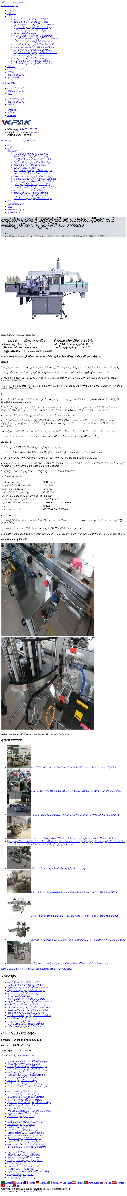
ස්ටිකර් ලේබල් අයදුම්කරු (20, 1168)
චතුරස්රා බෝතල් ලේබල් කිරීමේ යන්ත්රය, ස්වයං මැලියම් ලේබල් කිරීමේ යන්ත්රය (73, 838)
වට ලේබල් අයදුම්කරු (18, 1163)
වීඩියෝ (11, 66)
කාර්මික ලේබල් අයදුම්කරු (58, 968)
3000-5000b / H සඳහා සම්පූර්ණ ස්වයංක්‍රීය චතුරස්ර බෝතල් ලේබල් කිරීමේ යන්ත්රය (74, 892)
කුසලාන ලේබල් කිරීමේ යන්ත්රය (24, 1099)
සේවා (10, 72)
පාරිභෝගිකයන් (15, 69)
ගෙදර (10, 10)
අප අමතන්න (14, 77)
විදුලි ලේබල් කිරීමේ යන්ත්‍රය (21, 1105)
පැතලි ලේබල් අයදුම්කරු (20, 1108)
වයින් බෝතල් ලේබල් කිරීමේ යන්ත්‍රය (33, 63)
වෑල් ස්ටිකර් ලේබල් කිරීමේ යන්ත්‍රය (32, 61)
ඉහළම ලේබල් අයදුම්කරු (20, 1174)
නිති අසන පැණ (15, 74)
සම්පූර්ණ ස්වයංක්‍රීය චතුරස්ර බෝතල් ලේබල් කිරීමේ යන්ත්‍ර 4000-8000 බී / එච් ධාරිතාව (75, 814)
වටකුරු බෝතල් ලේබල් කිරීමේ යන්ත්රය (35, 44)
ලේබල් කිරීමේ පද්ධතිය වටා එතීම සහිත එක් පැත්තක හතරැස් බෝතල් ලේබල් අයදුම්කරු (66, 842)
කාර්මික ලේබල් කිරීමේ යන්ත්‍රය (23, 1127)
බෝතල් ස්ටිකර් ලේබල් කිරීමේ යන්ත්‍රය (27, 1086)
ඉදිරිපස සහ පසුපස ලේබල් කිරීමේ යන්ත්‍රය (29, 1110)
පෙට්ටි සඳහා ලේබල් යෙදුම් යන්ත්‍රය (25, 1133)
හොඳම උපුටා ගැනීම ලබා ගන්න (18, 140)
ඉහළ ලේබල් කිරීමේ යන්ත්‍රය (22, 1177)
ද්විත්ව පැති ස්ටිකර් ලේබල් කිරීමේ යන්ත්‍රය (29, 1102)
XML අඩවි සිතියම (33, 1191)
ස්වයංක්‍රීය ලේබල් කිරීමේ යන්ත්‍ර (23, 1063)
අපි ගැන (11, 13)
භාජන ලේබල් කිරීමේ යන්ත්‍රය (22, 1130)
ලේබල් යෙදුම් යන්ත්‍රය (25, 33)
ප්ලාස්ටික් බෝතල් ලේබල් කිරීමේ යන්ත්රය (36, 38)
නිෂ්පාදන (12, 16)
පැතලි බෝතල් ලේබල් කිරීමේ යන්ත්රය (34, 24)
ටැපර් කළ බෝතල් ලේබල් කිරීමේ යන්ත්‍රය (29, 1171)
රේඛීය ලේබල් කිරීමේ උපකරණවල (25, 1121)
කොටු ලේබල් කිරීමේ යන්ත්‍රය (22, 1091)
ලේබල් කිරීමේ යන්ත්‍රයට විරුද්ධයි (24, 1141)
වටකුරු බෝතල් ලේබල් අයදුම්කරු (25, 1160)
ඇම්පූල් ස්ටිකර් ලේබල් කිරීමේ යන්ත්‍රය (27, 1061)
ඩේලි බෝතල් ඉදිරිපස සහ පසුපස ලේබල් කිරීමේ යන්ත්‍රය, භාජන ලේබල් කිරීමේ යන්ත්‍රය (76, 791)
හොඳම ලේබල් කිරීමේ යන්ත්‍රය (23, 1077)
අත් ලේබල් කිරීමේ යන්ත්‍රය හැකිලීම (32, 49)
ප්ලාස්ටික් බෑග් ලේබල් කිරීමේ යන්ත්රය (27, 1146)
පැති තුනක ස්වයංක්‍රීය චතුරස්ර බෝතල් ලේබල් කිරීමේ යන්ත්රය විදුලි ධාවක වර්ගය (74, 963)
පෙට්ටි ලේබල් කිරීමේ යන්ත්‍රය (23, 1094)
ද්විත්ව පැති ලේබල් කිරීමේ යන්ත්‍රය (32, 21)
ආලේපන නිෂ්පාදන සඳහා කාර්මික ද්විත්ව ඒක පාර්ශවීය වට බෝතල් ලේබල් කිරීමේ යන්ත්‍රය (78, 939)
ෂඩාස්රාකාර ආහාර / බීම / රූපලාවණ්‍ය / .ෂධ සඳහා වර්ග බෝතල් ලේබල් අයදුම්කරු (73, 767)
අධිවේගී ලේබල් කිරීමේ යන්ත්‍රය (30, 30)
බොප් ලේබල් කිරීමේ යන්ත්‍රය (22, 1080)
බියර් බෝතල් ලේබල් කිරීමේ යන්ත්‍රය (26, 1075)
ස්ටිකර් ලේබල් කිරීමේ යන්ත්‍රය (29, 55)
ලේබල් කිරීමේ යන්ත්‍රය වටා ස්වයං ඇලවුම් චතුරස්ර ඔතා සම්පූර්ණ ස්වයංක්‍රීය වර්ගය (74, 915)
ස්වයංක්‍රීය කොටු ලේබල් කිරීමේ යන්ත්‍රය (28, 1069)
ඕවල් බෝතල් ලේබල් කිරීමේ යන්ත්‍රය (33, 35)
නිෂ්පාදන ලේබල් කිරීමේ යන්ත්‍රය (24, 1157)
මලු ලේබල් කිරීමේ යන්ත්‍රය (21, 1152)
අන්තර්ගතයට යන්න (12, 2)
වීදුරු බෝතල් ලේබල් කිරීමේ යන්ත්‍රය (32, 27)
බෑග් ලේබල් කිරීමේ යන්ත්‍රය (21, 1072)
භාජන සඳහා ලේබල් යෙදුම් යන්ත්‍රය (25, 1135)
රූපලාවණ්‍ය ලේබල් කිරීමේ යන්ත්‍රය (25, 1097)
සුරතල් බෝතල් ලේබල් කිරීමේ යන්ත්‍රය (27, 1144)
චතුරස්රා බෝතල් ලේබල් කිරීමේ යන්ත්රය (35, 52)
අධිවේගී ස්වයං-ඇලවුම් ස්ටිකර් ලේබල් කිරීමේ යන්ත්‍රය (59, 868)
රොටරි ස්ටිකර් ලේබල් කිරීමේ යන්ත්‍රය (33, 41)
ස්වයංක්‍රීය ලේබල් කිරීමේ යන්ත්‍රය (31, 19)
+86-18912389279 (28, 129)
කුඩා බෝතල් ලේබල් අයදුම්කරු (23, 1166)
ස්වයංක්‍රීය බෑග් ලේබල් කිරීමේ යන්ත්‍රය (27, 1066)
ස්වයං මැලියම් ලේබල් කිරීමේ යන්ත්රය (34, 47)
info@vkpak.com (30, 132)
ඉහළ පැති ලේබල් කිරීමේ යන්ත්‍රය (31, 58)
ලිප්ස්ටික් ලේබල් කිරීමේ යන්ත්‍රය (24, 1138)
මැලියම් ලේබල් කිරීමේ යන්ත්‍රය (23, 1113)
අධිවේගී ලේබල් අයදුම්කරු (21, 1116)
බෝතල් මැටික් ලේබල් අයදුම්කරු (24, 1083)
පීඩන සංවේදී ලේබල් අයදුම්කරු (23, 1155)
